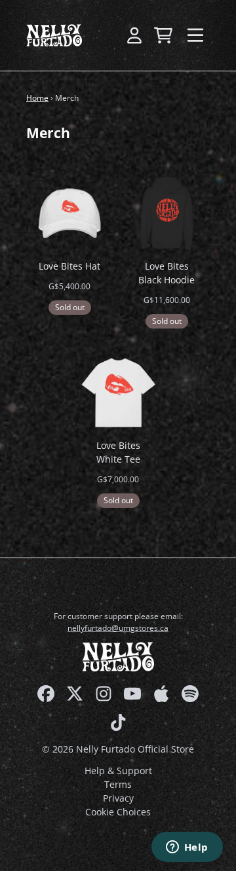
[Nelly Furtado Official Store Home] (54, 35)
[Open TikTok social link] (118, 722)
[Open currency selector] (105, 35)
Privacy (118, 798)
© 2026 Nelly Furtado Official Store (118, 749)
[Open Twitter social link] (74, 693)
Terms (118, 784)
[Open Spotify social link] (190, 693)
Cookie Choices (118, 812)
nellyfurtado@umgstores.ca (118, 627)
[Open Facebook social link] (45, 693)
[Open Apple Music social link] (161, 693)
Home (37, 97)
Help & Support (118, 770)
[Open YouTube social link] (132, 693)
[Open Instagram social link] (103, 693)
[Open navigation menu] (195, 35)
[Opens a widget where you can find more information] (187, 848)
